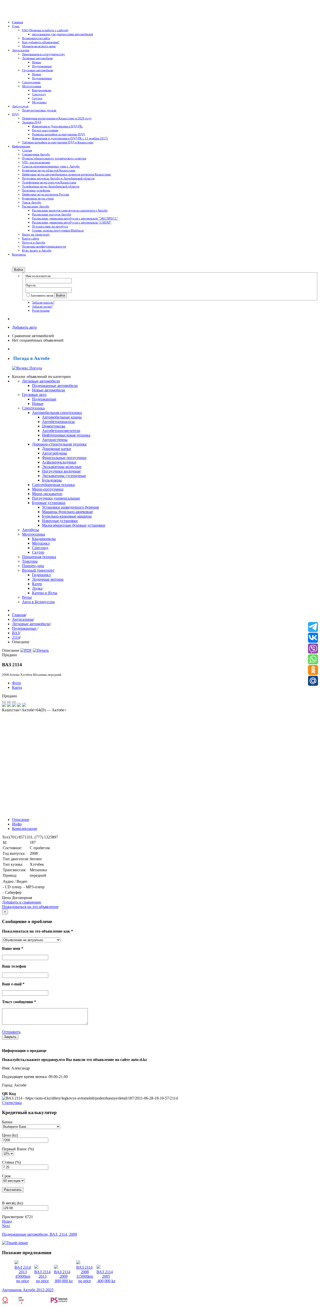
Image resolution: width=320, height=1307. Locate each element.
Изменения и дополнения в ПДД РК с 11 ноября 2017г (70, 138)
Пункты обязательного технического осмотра (54, 158)
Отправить (11, 1032)
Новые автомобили (48, 390)
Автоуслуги (20, 106)
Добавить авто (24, 327)
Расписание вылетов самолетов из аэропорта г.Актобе (70, 210)
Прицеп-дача (33, 566)
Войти (18, 270)
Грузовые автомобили (37, 70)
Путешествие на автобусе (50, 226)
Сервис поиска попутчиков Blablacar (58, 230)
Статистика (12, 1103)
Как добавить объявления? (41, 42)
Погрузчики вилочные (61, 471)
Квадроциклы (41, 90)
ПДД (15, 114)
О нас (16, 26)
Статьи (27, 150)
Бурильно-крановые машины (67, 516)
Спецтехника (31, 82)
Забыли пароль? (43, 302)
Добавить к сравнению (21, 902)
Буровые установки (49, 503)
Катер (37, 584)
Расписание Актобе (35, 206)
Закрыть (10, 1037)
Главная (17, 22)
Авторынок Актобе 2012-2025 (28, 1290)
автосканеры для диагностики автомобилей (62, 34)
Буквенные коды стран (38, 198)
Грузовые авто (34, 394)
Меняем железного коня (39, 46)
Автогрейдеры (54, 453)
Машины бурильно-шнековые (67, 512)
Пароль (31, 285)
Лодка (37, 588)
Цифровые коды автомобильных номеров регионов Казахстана (66, 174)
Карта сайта (30, 238)
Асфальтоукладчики (59, 462)
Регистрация (41, 310)
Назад (7, 1221)
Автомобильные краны (62, 417)
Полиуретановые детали (39, 110)
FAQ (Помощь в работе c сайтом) (45, 30)
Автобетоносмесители (61, 430)
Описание (20, 819)
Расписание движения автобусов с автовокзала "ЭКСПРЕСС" (75, 218)
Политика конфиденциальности (44, 246)
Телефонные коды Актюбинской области (50, 186)
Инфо (17, 824)
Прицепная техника (39, 557)
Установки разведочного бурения (70, 507)
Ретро (27, 597)
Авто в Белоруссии (38, 602)
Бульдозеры (52, 480)
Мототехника (31, 86)
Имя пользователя (38, 276)
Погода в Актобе (34, 242)
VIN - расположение (36, 162)
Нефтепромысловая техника (66, 435)
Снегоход (39, 94)
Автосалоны (20, 50)
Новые (36, 62)
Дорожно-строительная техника (59, 444)
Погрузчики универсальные (56, 498)
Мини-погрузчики (48, 489)
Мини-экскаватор (47, 494)
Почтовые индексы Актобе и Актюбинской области (58, 178)
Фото (16, 683)
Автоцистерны (55, 440)
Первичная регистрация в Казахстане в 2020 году (57, 118)
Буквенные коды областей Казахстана (48, 170)
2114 (16, 637)
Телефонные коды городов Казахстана (49, 182)
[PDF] (26, 650)
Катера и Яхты (44, 593)
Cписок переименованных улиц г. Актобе (51, 166)
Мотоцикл (39, 102)
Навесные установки (60, 521)
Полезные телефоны (36, 190)
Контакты (19, 254)
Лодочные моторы (48, 579)
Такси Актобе (31, 202)
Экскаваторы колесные (62, 467)
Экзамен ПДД (31, 122)
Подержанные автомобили (55, 385)
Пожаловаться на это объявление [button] (30, 907)
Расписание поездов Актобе (51, 214)
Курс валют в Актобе (37, 250)
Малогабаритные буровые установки (73, 525)
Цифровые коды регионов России (45, 194)
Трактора (30, 561)
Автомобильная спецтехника (57, 412)
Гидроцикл (41, 575)
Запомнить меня (42, 295)
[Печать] (41, 650)
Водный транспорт (38, 570)
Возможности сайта (36, 38)
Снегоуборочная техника (53, 485)
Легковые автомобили (37, 58)
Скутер (37, 98)
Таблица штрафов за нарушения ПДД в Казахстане (58, 142)
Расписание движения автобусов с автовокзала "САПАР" (72, 222)
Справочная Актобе (36, 154)
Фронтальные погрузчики (64, 458)
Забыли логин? (42, 306)
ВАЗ (16, 633)
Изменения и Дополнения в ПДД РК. (57, 126)
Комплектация (24, 828)
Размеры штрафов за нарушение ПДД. (59, 134)
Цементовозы (53, 426)
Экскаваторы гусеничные (64, 476)
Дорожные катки (56, 449)
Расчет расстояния (45, 130)
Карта (17, 687)
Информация (21, 146)
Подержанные (42, 66)
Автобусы (30, 530)
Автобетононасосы (58, 421)
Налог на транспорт (36, 234)
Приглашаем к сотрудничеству (43, 54)
